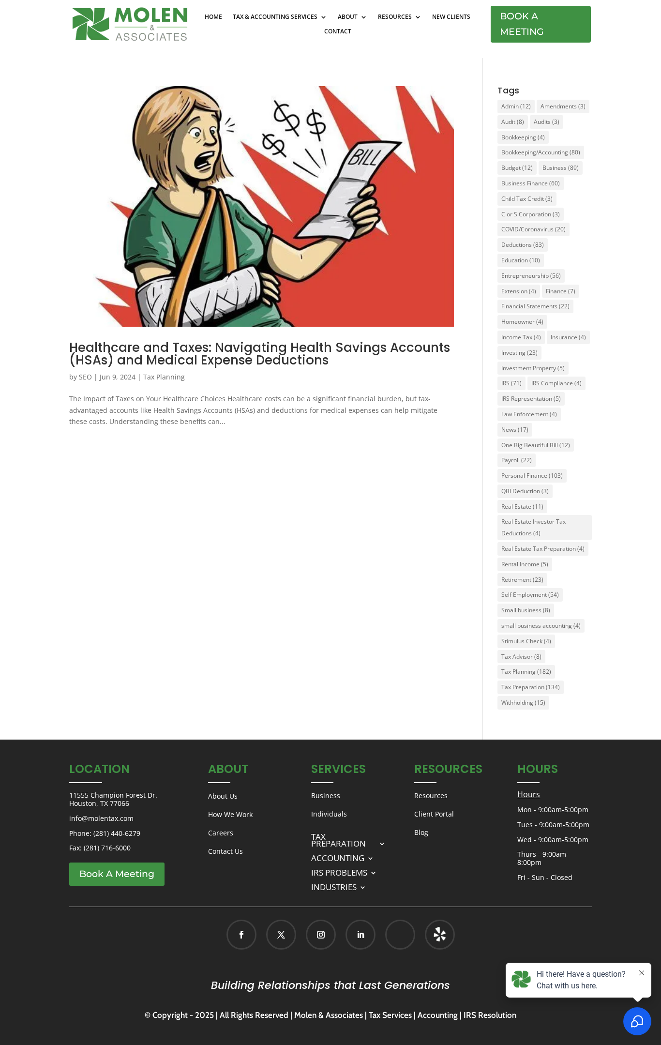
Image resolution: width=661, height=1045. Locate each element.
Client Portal (434, 813)
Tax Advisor (521, 656)
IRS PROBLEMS (339, 871)
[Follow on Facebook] (241, 935)
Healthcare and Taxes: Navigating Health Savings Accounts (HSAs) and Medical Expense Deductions (259, 354)
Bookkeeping (523, 137)
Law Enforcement (529, 414)
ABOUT (348, 17)
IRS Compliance (556, 383)
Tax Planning (164, 376)
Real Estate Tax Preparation (543, 549)
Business (560, 168)
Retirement (522, 580)
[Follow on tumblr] (440, 935)
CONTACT (337, 31)
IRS (511, 383)
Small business (525, 610)
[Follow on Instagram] (321, 935)
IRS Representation (531, 398)
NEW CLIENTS (451, 17)
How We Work (230, 814)
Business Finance (530, 183)
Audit (512, 122)
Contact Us (225, 851)
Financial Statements (535, 306)
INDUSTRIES (334, 886)
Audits (546, 122)
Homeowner (522, 322)
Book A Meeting (522, 24)
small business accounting (541, 625)
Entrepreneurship (531, 276)
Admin (516, 106)
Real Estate (522, 506)
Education (520, 260)
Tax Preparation (530, 687)
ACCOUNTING (337, 857)
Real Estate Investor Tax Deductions (533, 527)
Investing (519, 352)
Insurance (568, 337)
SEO (85, 376)
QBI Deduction (525, 491)
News (514, 429)
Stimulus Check (526, 641)
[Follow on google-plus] (400, 935)
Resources (431, 795)
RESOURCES (395, 17)
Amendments (563, 106)
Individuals (329, 813)
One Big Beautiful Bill (535, 445)
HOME (213, 17)
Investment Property (533, 368)
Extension (518, 291)
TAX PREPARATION (338, 839)
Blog (421, 832)
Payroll (516, 460)
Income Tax (521, 337)
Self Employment (530, 595)
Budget (517, 168)
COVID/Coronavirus (533, 229)
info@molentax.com (101, 818)
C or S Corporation (530, 214)
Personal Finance (532, 475)
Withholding (523, 702)
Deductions (522, 245)
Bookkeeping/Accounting (540, 152)
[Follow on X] (281, 935)
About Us (223, 796)
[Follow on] (429, 934)
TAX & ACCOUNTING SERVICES (275, 17)
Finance (560, 291)
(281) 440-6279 (116, 833)
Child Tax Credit (527, 199)
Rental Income (524, 564)
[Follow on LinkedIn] (361, 935)
